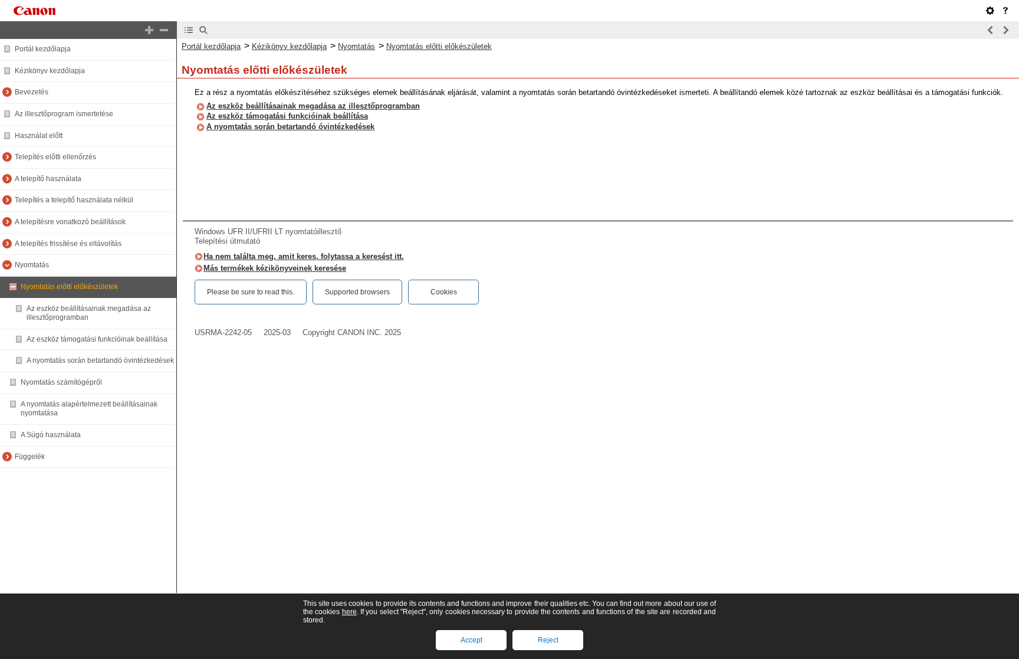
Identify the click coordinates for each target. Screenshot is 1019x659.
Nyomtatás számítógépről (61, 382)
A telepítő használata (48, 179)
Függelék (30, 457)
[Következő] (1005, 30)
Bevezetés (31, 92)
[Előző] (990, 30)
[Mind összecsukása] (163, 30)
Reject (548, 640)
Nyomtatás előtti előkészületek (69, 287)
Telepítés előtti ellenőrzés (55, 157)
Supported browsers (357, 292)
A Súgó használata (51, 435)
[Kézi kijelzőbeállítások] (990, 10)
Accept (471, 640)
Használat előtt (39, 136)
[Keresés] (203, 30)
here (349, 612)
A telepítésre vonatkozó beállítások (70, 222)
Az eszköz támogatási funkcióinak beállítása (97, 339)
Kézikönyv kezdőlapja (50, 71)
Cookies (443, 292)
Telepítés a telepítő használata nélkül (74, 200)
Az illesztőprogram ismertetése (64, 114)
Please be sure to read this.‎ (250, 292)
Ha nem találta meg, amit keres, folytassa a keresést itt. (303, 256)
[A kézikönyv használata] (1005, 10)
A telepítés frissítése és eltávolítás (68, 244)
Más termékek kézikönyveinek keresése (274, 268)
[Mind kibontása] (149, 30)
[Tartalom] (188, 30)
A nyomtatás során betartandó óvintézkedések (100, 360)
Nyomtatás (32, 265)
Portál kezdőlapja (43, 49)
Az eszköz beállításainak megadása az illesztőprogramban (313, 105)
